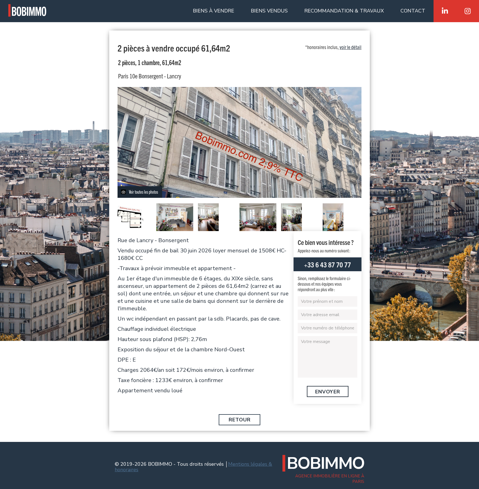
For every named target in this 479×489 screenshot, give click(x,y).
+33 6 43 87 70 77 (327, 264)
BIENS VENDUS (269, 10)
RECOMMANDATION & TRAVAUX (344, 10)
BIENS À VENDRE (213, 10)
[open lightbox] (131, 217)
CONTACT (413, 10)
